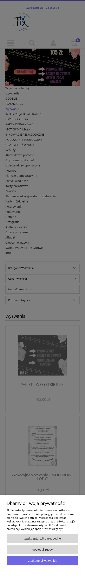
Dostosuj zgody (42, 549)
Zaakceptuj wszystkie (42, 560)
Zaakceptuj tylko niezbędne (42, 538)
